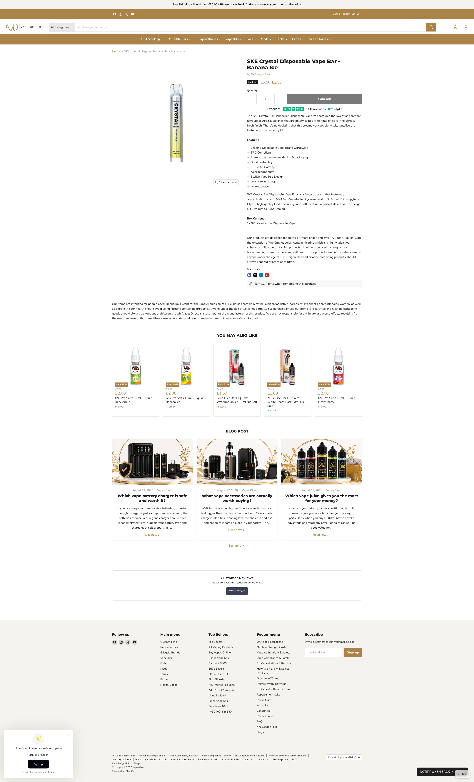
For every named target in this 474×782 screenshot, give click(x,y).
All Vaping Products (220, 647)
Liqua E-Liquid (217, 695)
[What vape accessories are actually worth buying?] (237, 462)
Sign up (353, 652)
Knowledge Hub (267, 727)
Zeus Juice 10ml (218, 706)
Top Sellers (215, 642)
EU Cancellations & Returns (274, 663)
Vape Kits (232, 39)
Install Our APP (266, 700)
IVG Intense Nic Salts (221, 685)
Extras (297, 39)
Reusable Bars (178, 39)
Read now (151, 535)
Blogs (260, 732)
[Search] (431, 27)
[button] (455, 27)
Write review (237, 591)
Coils (250, 39)
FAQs (260, 721)
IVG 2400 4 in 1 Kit (220, 711)
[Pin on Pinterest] (267, 275)
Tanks (280, 39)
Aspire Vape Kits (218, 658)
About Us (262, 705)
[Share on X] (255, 275)
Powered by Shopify (123, 771)
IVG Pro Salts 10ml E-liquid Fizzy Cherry (336, 400)
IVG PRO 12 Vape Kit (221, 690)
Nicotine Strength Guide (271, 647)
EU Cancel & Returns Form (273, 689)
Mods (265, 39)
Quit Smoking (151, 39)
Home (116, 51)
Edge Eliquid (216, 668)
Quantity (252, 90)
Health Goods (318, 39)
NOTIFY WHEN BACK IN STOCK (442, 771)
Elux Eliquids (216, 679)
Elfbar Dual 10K (218, 674)
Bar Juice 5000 (217, 663)
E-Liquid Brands (207, 39)
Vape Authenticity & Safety (273, 652)
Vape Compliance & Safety (273, 658)
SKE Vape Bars (261, 74)
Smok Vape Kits (218, 701)
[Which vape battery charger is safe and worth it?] (152, 462)
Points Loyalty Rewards (271, 684)
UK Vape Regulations (270, 642)
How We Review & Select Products (287, 755)
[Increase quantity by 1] (279, 99)
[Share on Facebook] (249, 275)
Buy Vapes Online (219, 652)
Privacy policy (265, 716)
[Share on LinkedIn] (261, 275)
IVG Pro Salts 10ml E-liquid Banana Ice (184, 400)
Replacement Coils (268, 694)
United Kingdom (346, 14)
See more (235, 546)
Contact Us (263, 711)
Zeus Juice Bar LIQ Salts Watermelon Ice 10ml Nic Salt (237, 400)
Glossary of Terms (268, 678)
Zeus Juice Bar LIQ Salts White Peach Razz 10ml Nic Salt (285, 402)
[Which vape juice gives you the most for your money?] (321, 462)
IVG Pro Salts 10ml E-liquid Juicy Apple (133, 400)
